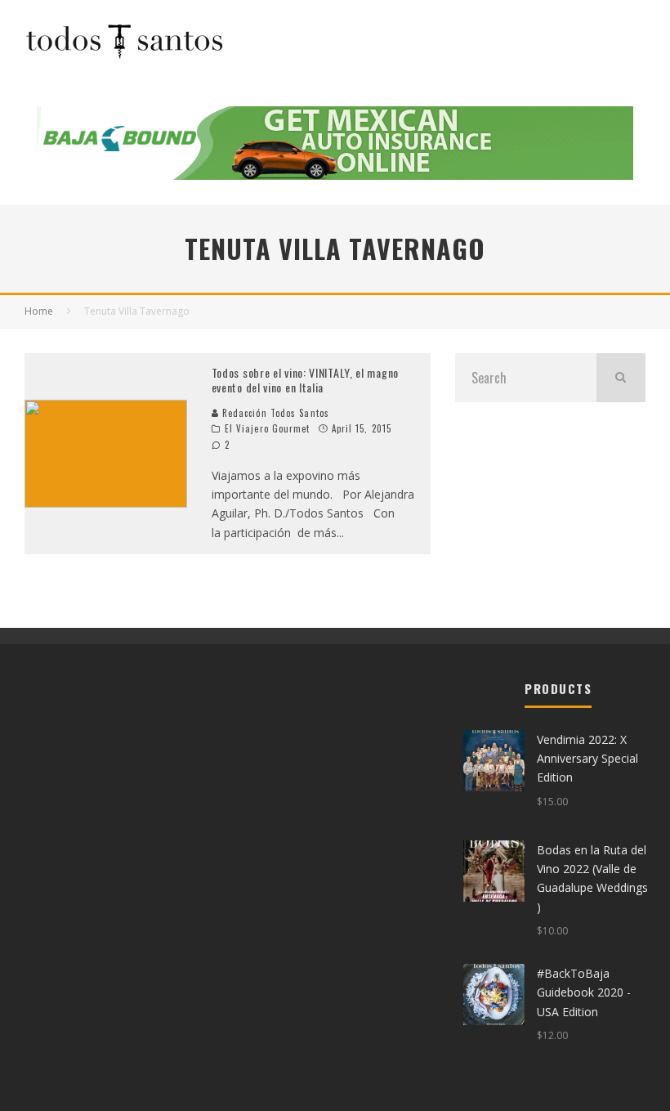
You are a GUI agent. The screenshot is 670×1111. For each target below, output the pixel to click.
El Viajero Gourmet (267, 428)
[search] (620, 377)
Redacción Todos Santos (274, 412)
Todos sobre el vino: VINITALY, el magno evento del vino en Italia (305, 380)
